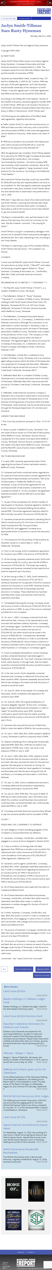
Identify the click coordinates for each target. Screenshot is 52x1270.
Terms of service (5, 1263)
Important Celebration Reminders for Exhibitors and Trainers (23, 1025)
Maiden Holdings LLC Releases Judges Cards (24, 1000)
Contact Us (30, 1252)
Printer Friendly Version (24, 969)
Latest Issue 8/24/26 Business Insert (23, 1016)
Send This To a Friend (42, 975)
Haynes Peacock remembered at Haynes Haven (25, 1126)
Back (4, 969)
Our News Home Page (9, 18)
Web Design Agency (6, 1266)
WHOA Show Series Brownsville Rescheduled (20, 1150)
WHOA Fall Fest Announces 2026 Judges (26, 1096)
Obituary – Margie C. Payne (18, 1053)
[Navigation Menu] (1, 10)
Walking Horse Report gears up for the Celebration (24, 1070)
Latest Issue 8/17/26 (14, 1117)
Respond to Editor (43, 969)
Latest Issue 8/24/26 (14, 991)
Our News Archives (24, 18)
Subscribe (21, 1252)
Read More (42, 995)
